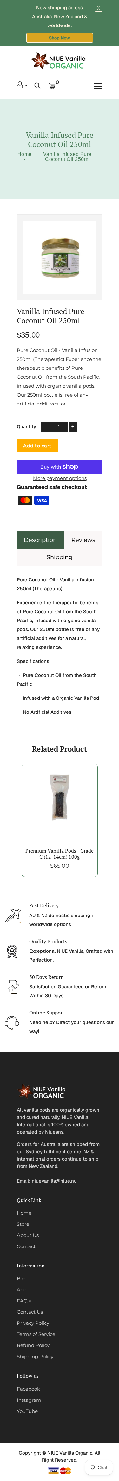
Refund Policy (33, 1345)
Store (23, 1224)
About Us (28, 1235)
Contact (26, 1246)
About (24, 1290)
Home (24, 154)
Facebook (28, 1389)
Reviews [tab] (83, 540)
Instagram (29, 1400)
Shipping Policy (35, 1356)
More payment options (59, 478)
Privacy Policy (33, 1323)
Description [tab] (40, 540)
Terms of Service (36, 1334)
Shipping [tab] (59, 557)
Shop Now (59, 38)
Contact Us (30, 1312)
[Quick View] (68, 811)
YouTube (27, 1411)
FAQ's (24, 1301)
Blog (22, 1278)
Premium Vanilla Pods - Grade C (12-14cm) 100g (59, 854)
